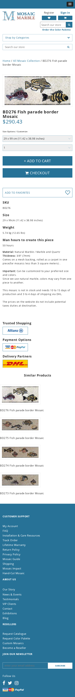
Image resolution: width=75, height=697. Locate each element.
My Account (10, 526)
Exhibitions (10, 613)
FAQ (5, 530)
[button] (70, 4)
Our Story (9, 589)
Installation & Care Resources (21, 535)
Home (6, 60)
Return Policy (11, 549)
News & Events (12, 594)
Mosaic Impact (12, 568)
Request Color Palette (16, 638)
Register (49, 12)
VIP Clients (9, 604)
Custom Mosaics (13, 643)
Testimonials (11, 599)
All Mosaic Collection (26, 60)
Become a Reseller (14, 648)
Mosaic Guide (11, 559)
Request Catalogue (14, 633)
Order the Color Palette (56, 29)
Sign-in (65, 12)
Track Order (10, 540)
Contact (7, 608)
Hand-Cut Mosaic (14, 573)
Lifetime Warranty (14, 545)
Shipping (8, 563)
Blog (5, 618)
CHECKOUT (39, 172)
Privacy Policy (11, 554)
